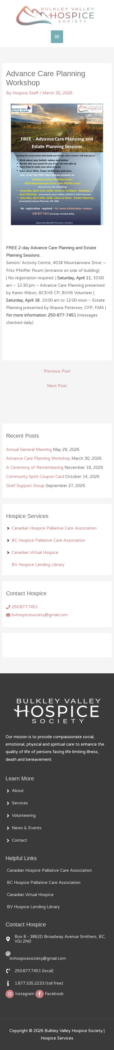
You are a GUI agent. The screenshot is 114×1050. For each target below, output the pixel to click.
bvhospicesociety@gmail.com (40, 615)
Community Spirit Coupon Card (35, 476)
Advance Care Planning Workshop (38, 458)
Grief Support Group (25, 485)
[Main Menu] (57, 36)
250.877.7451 (25, 607)
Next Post (57, 386)
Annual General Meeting (29, 449)
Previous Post (57, 371)
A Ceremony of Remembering (34, 467)
